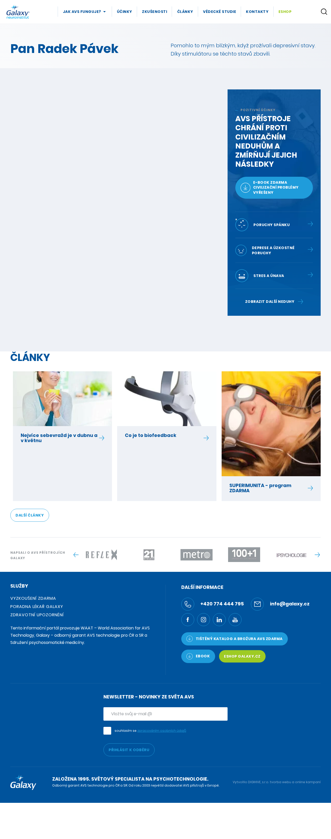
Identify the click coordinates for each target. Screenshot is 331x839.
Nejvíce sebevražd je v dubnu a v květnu (59, 438)
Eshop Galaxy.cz (242, 656)
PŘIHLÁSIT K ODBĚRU (129, 749)
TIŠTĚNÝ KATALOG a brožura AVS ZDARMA (239, 638)
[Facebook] (187, 619)
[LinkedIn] (219, 619)
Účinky (124, 11)
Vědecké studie (219, 11)
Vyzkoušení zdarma (33, 598)
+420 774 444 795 (221, 604)
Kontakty (257, 11)
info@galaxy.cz (289, 604)
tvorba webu (280, 782)
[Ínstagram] (203, 619)
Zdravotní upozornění (37, 615)
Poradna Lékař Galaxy (36, 607)
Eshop (285, 11)
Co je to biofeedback (150, 435)
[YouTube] (235, 619)
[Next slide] (317, 554)
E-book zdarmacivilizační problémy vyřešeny (276, 187)
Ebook (202, 656)
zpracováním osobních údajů (161, 730)
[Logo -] (101, 554)
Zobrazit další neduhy (270, 301)
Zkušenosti (154, 11)
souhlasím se (150, 730)
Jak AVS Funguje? (82, 11)
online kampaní (308, 782)
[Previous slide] (75, 554)
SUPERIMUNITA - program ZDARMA (260, 488)
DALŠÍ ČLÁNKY (30, 515)
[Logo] (18, 11)
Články (185, 11)
